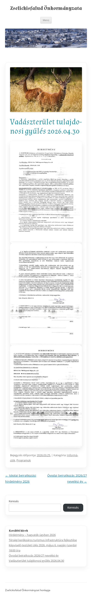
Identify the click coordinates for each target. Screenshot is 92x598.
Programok (23, 460)
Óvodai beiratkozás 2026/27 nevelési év (34, 555)
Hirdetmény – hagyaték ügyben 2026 (32, 535)
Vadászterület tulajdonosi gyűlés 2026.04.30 (36, 561)
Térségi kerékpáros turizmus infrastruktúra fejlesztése (43, 540)
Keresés (14, 501)
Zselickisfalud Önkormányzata (46, 8)
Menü (46, 20)
